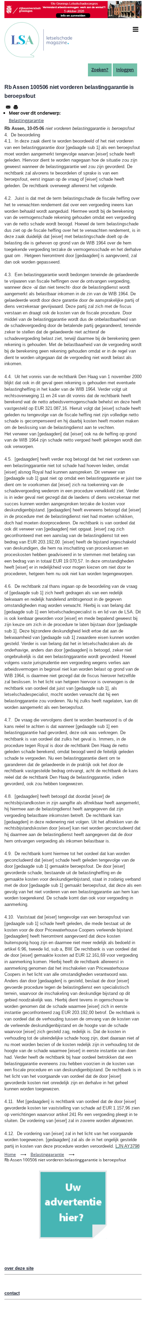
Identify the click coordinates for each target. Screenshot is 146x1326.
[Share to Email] (8, 107)
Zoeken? (99, 69)
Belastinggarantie (26, 120)
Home (10, 1154)
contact (12, 1293)
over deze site (19, 1268)
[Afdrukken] (15, 107)
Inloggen (125, 69)
